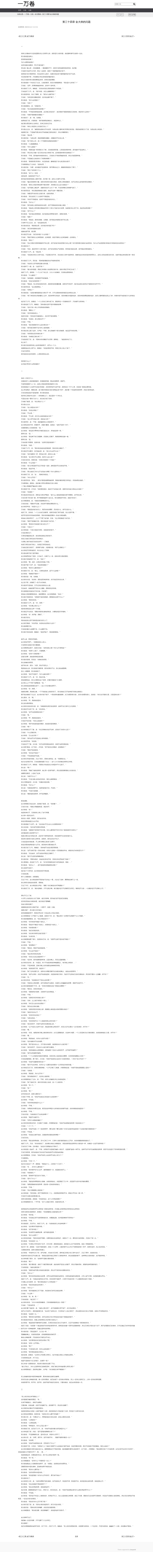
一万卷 (27, 14)
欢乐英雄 (38, 14)
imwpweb (133, 1549)
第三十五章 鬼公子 (128, 36)
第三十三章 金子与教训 (26, 36)
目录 (76, 1536)
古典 (29, 10)
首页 (19, 10)
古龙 (24, 10)
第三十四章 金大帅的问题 (50, 14)
